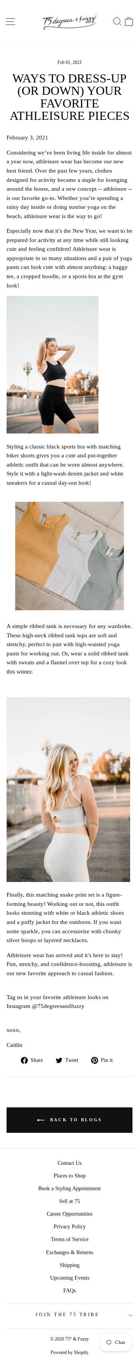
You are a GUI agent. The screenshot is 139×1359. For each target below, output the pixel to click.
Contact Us (69, 1163)
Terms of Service (69, 1239)
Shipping (70, 1265)
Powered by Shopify (69, 1352)
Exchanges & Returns (69, 1252)
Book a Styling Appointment (69, 1188)
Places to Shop (70, 1176)
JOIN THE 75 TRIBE (67, 1314)
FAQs (69, 1290)
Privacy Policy (70, 1227)
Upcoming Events (69, 1278)
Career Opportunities (69, 1214)
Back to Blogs (74, 1119)
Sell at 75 (69, 1201)
